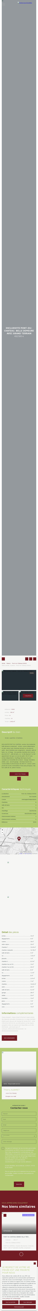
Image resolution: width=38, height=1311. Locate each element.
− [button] (2, 832)
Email (4, 1125)
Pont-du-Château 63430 (19, 663)
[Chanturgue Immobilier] (27, 4)
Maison (9, 663)
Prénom (5, 1113)
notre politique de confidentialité (11, 1298)
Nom (4, 1119)
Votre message (7, 1141)
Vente (3, 663)
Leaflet (20, 853)
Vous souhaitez (6, 1135)
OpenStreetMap (28, 853)
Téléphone (6, 1130)
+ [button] (2, 830)
